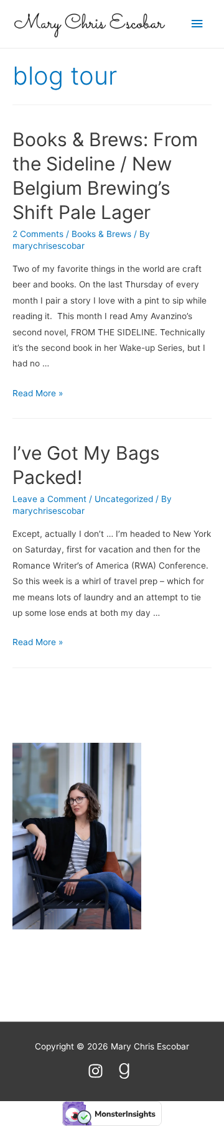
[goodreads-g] (126, 1071)
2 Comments (37, 234)
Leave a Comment (49, 499)
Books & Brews (101, 234)
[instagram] (101, 1071)
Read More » (37, 393)
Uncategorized (124, 499)
